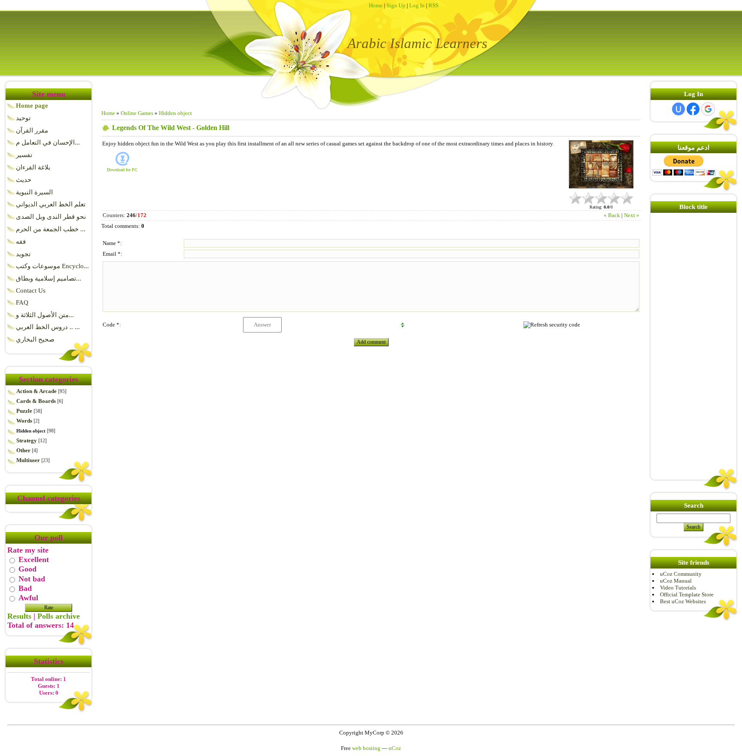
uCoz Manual (676, 581)
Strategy (26, 440)
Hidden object (31, 430)
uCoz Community (681, 574)
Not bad (31, 579)
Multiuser (28, 460)
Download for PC (122, 169)
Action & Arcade (36, 391)
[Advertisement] (678, 343)
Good (27, 569)
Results (19, 616)
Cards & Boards (36, 401)
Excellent (33, 559)
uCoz (395, 748)
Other (23, 450)
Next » (631, 215)
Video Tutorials (678, 587)
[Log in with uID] (678, 109)
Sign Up (395, 5)
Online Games (137, 113)
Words (24, 420)
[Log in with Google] (708, 109)
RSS (433, 5)
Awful (28, 598)
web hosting (366, 748)
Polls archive (58, 616)
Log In (417, 5)
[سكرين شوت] (601, 164)
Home (376, 5)
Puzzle (24, 411)
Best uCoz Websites (683, 601)
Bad (25, 588)
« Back (612, 215)
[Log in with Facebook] (693, 109)
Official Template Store (687, 594)
